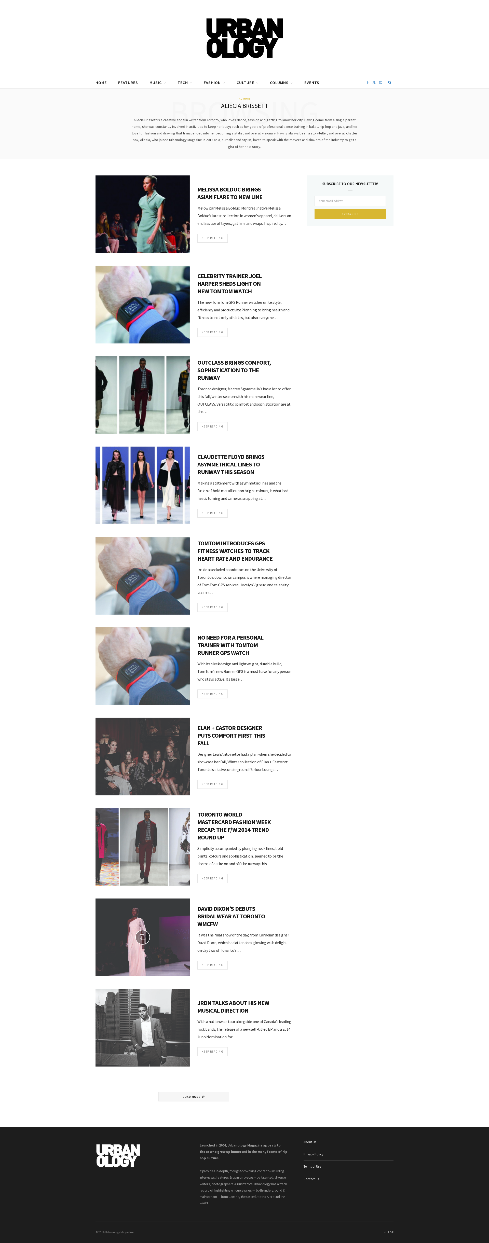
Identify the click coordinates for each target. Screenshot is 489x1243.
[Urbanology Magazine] (244, 38)
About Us (310, 1142)
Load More (192, 1097)
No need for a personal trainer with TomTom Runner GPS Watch (230, 645)
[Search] (389, 82)
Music (156, 82)
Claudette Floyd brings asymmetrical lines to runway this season (230, 464)
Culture (245, 82)
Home (101, 82)
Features (128, 82)
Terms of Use (312, 1166)
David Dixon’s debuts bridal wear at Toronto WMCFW (231, 916)
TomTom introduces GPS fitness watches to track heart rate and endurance (235, 550)
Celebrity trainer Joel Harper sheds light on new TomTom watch (229, 283)
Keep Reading (212, 238)
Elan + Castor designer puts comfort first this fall (231, 735)
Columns (279, 82)
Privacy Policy (313, 1154)
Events (311, 82)
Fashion (212, 82)
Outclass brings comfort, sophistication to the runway (234, 370)
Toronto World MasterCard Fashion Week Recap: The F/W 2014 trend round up (234, 825)
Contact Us (311, 1179)
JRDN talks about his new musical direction (233, 1006)
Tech (183, 82)
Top (390, 1232)
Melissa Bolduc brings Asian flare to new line (229, 193)
